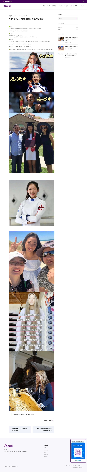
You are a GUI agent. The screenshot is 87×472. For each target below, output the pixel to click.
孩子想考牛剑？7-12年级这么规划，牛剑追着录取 (71, 47)
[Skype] (7, 455)
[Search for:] (68, 18)
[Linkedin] (11, 455)
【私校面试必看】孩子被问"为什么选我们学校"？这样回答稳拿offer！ (71, 39)
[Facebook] (6, 455)
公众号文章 (68, 27)
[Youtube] (9, 455)
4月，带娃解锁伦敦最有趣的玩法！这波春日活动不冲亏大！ (71, 54)
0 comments (30, 15)
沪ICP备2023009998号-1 (77, 467)
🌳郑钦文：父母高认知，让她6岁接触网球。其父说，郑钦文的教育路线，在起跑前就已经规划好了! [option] (25, 27)
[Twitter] (4, 455)
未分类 (68, 29)
